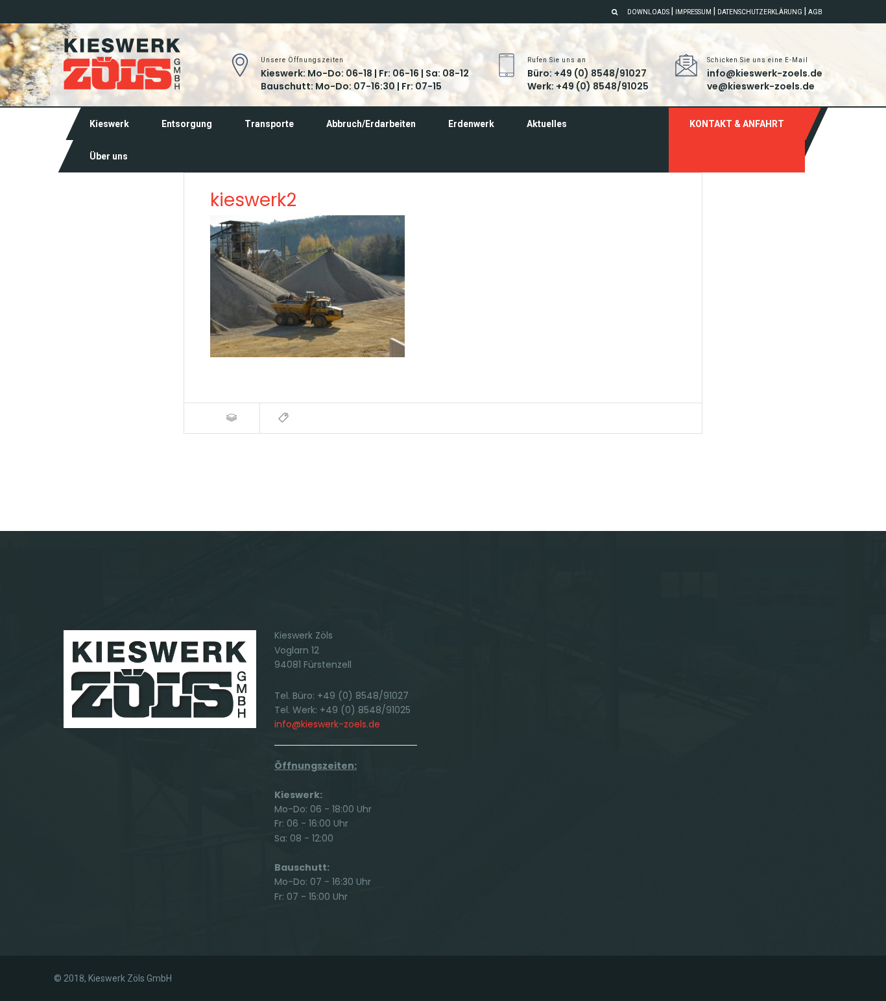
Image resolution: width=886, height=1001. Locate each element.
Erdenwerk (471, 124)
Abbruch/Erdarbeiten (371, 124)
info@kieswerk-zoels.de (764, 73)
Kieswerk (109, 124)
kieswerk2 (253, 200)
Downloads (648, 12)
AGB (815, 12)
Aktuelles (547, 124)
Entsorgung (187, 124)
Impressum (693, 12)
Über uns (109, 156)
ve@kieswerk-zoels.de (761, 86)
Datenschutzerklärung (759, 12)
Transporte (269, 124)
